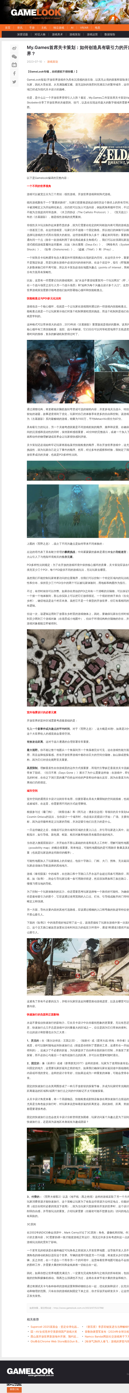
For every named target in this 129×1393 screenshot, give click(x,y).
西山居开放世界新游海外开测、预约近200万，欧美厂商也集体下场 (55, 1336)
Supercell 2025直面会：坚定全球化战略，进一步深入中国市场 (55, 1326)
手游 (32, 27)
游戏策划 (75, 34)
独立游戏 (58, 27)
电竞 (97, 27)
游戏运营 (92, 34)
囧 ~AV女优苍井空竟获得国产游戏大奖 (54, 1331)
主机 (44, 27)
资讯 (20, 27)
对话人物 (40, 34)
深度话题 (22, 34)
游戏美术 (57, 34)
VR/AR (84, 27)
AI (72, 27)
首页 (7, 27)
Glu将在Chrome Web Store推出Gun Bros (55, 1341)
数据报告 (109, 34)
